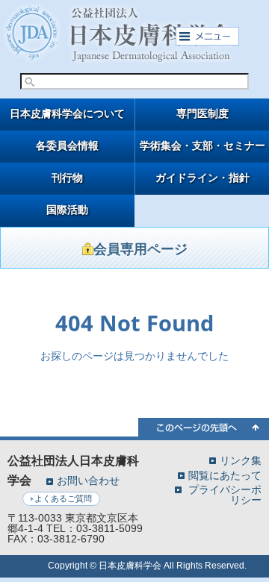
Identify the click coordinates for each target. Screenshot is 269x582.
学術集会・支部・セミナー (202, 145)
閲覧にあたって (225, 475)
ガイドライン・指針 (202, 178)
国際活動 (67, 210)
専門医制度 (202, 113)
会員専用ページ (140, 249)
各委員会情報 (67, 145)
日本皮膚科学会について (67, 113)
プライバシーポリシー (225, 495)
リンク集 (241, 460)
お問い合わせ (88, 480)
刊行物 (67, 178)
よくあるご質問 (63, 498)
